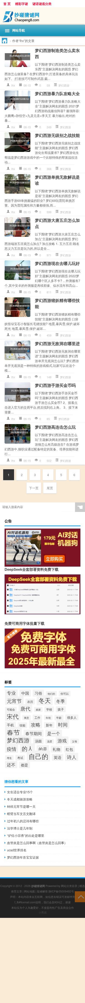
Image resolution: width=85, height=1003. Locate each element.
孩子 (61, 709)
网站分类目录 (69, 886)
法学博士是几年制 (19, 828)
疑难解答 (42, 891)
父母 (74, 741)
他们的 (51, 693)
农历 (30, 701)
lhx (13, 85)
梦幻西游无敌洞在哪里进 (57, 343)
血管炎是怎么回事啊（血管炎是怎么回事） (37, 842)
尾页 (50, 488)
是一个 (53, 733)
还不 (11, 765)
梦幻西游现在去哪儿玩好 (57, 263)
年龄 (59, 718)
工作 (37, 717)
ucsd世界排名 (17, 850)
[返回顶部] (80, 896)
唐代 (25, 708)
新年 (49, 725)
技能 (22, 725)
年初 (48, 717)
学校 (49, 709)
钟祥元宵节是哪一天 (21, 806)
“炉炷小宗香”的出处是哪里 (25, 835)
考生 (9, 758)
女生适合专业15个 (20, 792)
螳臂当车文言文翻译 (21, 813)
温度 (49, 741)
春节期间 (33, 733)
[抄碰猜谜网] (42, 16)
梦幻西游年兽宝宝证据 (23, 857)
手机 (10, 724)
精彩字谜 (21, 3)
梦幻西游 (63, 85)
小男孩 (43, 912)
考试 (20, 758)
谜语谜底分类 (41, 3)
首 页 (7, 3)
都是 (24, 765)
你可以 (65, 694)
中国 (25, 693)
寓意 (26, 717)
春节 (13, 732)
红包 (69, 749)
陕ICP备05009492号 (61, 891)
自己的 (38, 756)
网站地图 (29, 891)
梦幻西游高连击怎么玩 (55, 427)
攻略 (35, 724)
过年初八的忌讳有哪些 (23, 821)
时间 (63, 724)
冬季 (60, 701)
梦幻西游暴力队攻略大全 (57, 93)
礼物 (56, 749)
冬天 (45, 700)
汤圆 (38, 741)
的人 (27, 748)
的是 (43, 749)
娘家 (38, 709)
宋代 (13, 716)
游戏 (62, 740)
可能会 (11, 709)
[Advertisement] (42, 960)
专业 (11, 692)
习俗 (38, 693)
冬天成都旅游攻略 (19, 799)
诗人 (71, 756)
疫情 (11, 748)
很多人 (72, 717)
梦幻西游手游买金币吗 (55, 385)
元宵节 (14, 700)
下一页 (34, 488)
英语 (57, 757)
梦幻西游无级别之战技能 (57, 135)
